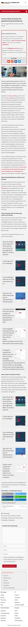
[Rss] (12, 61)
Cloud (19, 184)
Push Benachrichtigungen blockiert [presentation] (11, 11)
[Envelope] (8, 61)
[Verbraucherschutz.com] (10, 2)
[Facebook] (16, 61)
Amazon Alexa (13, 96)
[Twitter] (19, 61)
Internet (17, 518)
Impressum (10, 625)
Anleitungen (6, 513)
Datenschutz (11, 518)
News (21, 518)
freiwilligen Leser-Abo (12, 48)
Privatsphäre (4, 188)
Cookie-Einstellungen (9, 588)
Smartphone (11, 520)
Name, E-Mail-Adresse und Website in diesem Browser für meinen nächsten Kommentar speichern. (14, 559)
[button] (8, 494)
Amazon (9, 100)
